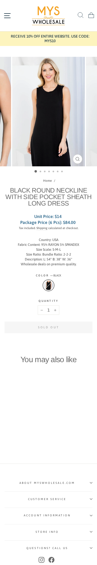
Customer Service (47, 499)
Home (47, 181)
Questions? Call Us (47, 548)
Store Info (47, 531)
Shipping (41, 228)
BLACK (48, 285)
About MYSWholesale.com (47, 482)
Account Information (47, 515)
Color (48, 275)
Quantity (48, 300)
